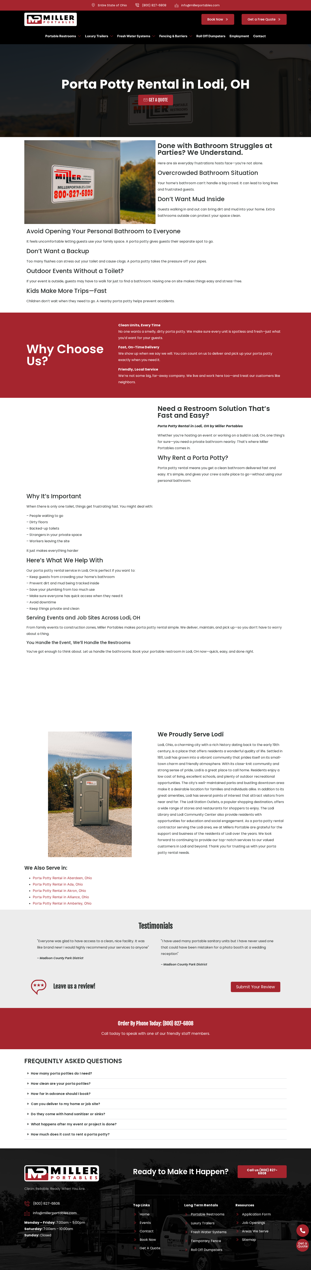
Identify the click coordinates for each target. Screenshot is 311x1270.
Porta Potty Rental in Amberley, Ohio (62, 903)
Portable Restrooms (60, 36)
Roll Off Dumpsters (210, 36)
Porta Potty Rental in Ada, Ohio (58, 884)
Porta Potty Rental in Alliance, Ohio (61, 897)
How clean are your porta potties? (61, 1083)
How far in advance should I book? (61, 1093)
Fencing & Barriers (173, 36)
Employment (239, 36)
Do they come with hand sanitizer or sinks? (68, 1114)
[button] (155, 1073)
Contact (259, 36)
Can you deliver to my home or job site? (65, 1103)
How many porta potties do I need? (61, 1073)
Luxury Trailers (96, 36)
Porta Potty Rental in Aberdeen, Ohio (62, 878)
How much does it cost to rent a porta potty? (70, 1134)
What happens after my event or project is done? (74, 1124)
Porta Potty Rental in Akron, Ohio (59, 890)
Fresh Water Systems (133, 36)
